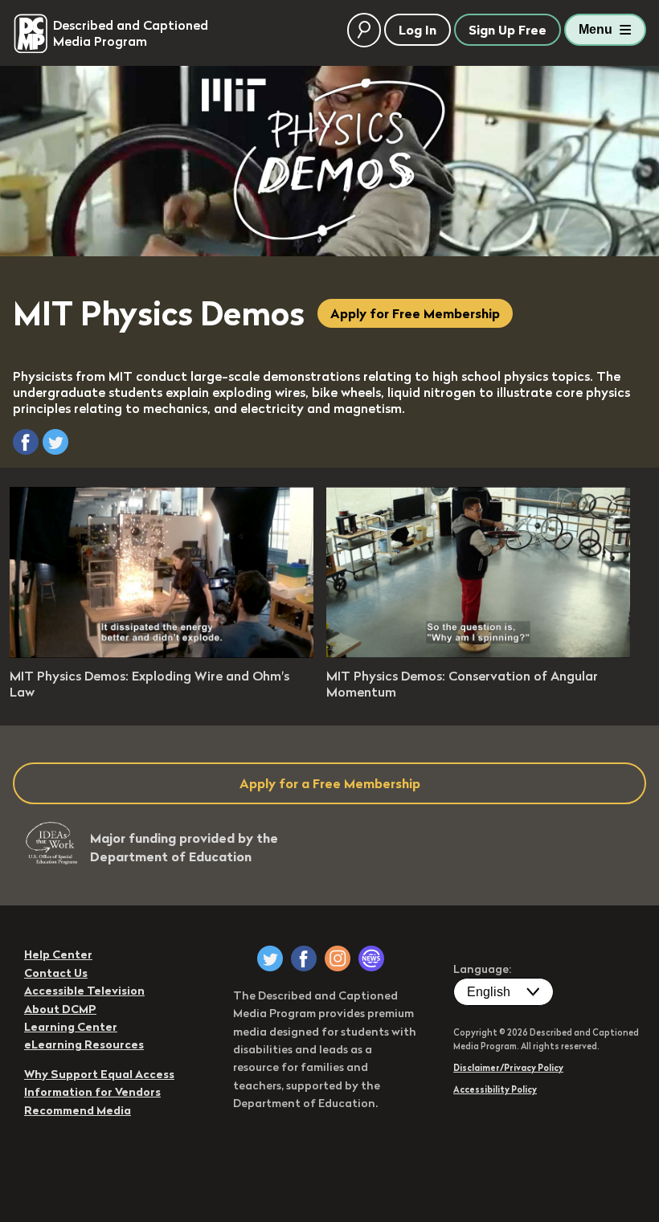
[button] (26, 442)
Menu (595, 29)
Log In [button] (417, 30)
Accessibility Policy (495, 1089)
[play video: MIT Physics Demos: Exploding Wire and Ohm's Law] (161, 653)
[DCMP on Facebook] (304, 958)
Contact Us (56, 973)
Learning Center (70, 1027)
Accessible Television (84, 990)
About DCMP (60, 1009)
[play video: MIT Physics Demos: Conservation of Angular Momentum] (478, 653)
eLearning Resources (84, 1044)
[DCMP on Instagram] (337, 958)
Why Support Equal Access (99, 1074)
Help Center (58, 954)
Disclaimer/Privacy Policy (508, 1067)
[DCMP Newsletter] (371, 958)
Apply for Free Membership (415, 313)
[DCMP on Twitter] (270, 958)
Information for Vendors (92, 1092)
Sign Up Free (507, 30)
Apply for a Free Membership (329, 783)
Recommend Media (77, 1110)
